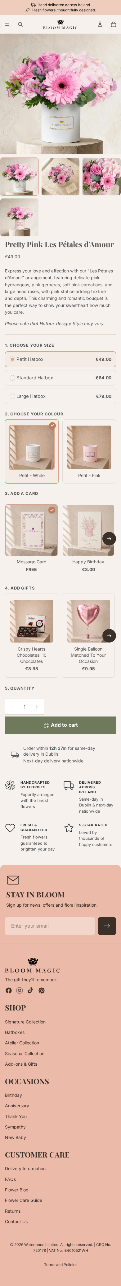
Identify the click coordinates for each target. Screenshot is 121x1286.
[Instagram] (19, 990)
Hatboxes (15, 1032)
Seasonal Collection (24, 1053)
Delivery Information (25, 1168)
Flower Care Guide (23, 1200)
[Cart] (113, 24)
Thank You (16, 1116)
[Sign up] (107, 926)
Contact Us (16, 1221)
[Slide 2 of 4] (60, 176)
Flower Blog (17, 1189)
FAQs (10, 1179)
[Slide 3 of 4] (101, 176)
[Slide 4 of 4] (19, 217)
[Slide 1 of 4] (19, 176)
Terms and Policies (60, 1264)
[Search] (20, 24)
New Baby (15, 1137)
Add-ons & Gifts (21, 1064)
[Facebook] (8, 990)
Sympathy (15, 1126)
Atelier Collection (22, 1042)
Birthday (13, 1095)
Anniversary (17, 1105)
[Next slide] (109, 538)
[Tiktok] (30, 990)
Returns (12, 1211)
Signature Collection (25, 1021)
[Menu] (7, 25)
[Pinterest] (41, 990)
